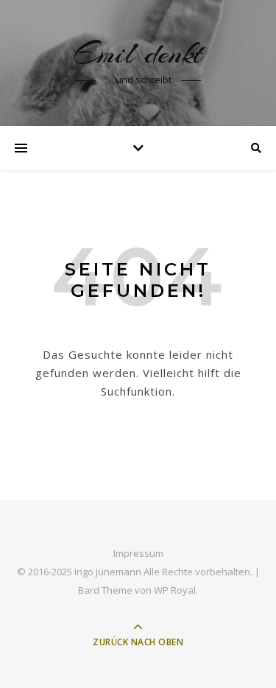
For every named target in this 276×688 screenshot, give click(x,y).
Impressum (138, 553)
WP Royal (175, 590)
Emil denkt (138, 53)
